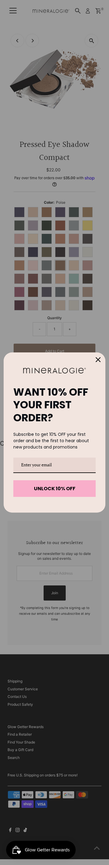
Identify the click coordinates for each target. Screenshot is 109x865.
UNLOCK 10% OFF (54, 488)
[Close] (98, 359)
